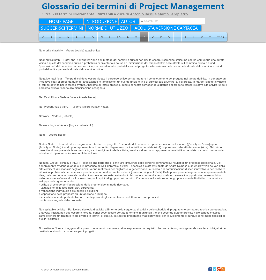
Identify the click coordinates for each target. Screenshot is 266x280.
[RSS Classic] (223, 269)
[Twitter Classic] (214, 269)
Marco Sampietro (173, 14)
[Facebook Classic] (210, 269)
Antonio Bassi (142, 14)
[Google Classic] (219, 269)
